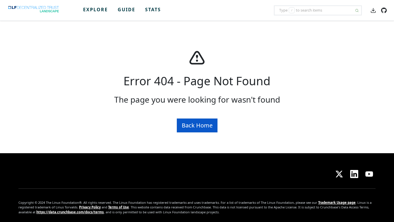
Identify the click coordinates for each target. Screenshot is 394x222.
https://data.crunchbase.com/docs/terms (70, 212)
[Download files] (373, 10)
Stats (153, 9)
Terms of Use (118, 207)
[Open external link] (384, 9)
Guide (126, 9)
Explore (95, 9)
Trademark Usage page (337, 202)
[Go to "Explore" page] (35, 10)
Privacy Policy (90, 207)
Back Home (197, 125)
